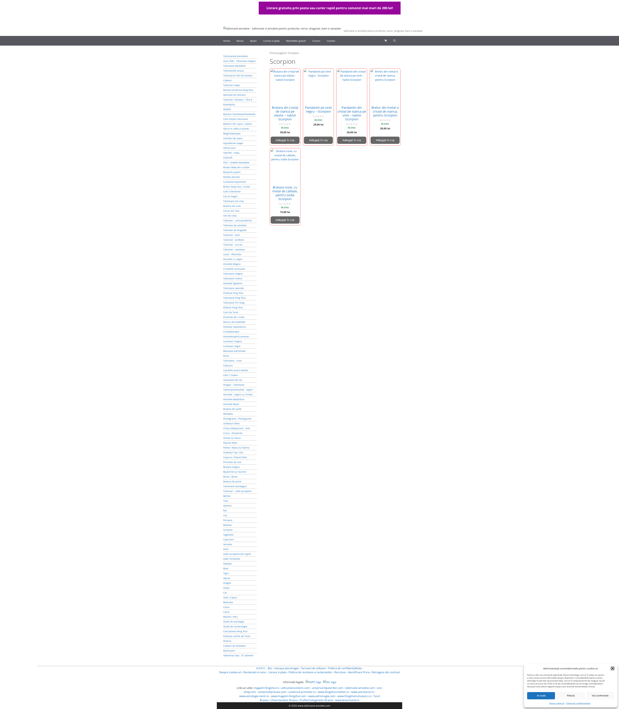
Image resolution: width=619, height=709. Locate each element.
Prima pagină (278, 53)
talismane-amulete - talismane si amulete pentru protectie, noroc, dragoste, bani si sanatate (437, 26)
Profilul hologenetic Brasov (316, 700)
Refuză (571, 695)
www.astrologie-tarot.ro (254, 696)
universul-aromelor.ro (302, 692)
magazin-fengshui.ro (266, 688)
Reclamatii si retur (255, 672)
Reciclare (340, 672)
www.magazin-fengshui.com (288, 696)
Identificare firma (359, 672)
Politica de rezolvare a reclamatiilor (310, 672)
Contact (331, 40)
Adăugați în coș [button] (285, 140)
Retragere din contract (386, 672)
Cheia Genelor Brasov (284, 700)
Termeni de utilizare (313, 668)
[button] (612, 668)
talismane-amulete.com (360, 688)
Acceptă (541, 695)
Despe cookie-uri (557, 703)
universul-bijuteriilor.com (327, 688)
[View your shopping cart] (385, 41)
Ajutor (253, 40)
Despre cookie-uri (230, 672)
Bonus (240, 40)
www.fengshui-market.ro (333, 692)
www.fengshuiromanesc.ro (354, 696)
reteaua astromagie (286, 668)
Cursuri (316, 40)
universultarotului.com (272, 692)
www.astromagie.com (321, 696)
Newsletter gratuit (296, 40)
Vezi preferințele (600, 695)
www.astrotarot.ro (362, 692)
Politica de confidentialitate (345, 668)
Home (226, 40)
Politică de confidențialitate (578, 703)
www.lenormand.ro (347, 700)
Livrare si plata (271, 40)
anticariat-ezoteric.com (295, 688)
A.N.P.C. (261, 668)
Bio (270, 668)
